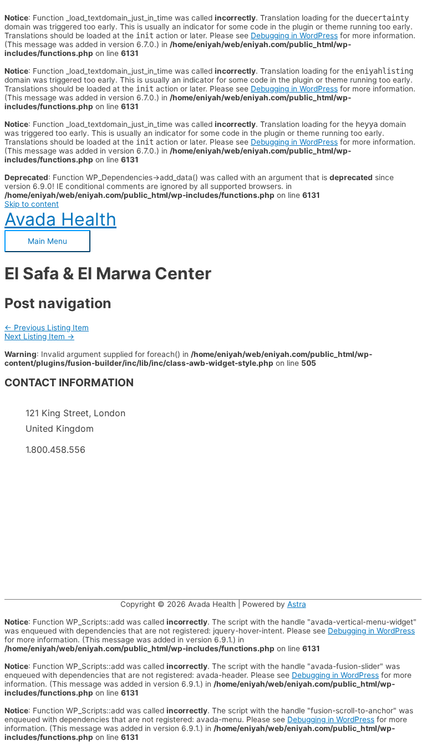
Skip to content (31, 204)
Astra (296, 604)
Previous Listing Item (46, 327)
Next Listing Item (39, 336)
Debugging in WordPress (294, 35)
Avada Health (60, 219)
